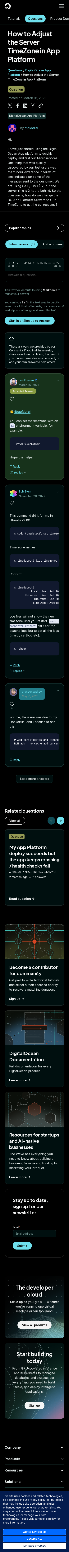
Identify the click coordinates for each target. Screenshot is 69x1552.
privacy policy (36, 1499)
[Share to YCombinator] (33, 105)
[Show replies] (25, 472)
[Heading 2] (41, 263)
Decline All (34, 1538)
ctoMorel (31, 128)
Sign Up (15, 999)
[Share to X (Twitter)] (10, 105)
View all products (34, 1325)
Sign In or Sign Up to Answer (29, 321)
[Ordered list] (53, 263)
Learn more (18, 1080)
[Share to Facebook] (17, 105)
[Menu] (61, 6)
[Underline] (17, 263)
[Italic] (13, 263)
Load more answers (34, 779)
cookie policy (47, 1518)
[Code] (17, 266)
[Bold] (9, 263)
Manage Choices (34, 1545)
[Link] (25, 263)
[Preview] (55, 266)
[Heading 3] (45, 263)
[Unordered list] (49, 263)
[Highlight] (33, 263)
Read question (20, 899)
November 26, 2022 (32, 496)
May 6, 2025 (30, 696)
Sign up (34, 1405)
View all (15, 821)
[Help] (59, 266)
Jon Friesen (26, 380)
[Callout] (9, 266)
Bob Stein (25, 491)
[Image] (29, 263)
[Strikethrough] (21, 263)
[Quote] (57, 263)
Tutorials (14, 19)
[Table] (13, 266)
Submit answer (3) (21, 244)
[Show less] (58, 380)
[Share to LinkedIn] (25, 105)
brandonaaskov (32, 691)
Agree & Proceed (34, 1532)
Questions (35, 19)
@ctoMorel (22, 412)
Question (16, 89)
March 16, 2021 (29, 384)
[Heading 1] (37, 263)
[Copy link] (40, 105)
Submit (22, 1246)
